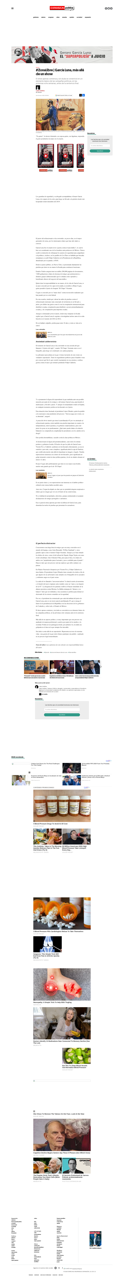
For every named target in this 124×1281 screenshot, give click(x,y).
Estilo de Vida (59, 1260)
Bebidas (58, 1253)
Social (35, 1258)
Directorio (61, 1275)
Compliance (36, 1275)
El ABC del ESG (60, 1221)
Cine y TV (36, 1237)
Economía (13, 1223)
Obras (12, 1228)
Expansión (14, 1218)
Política (13, 1236)
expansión (88, 17)
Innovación (59, 1220)
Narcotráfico (72, 652)
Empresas (13, 1220)
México (50, 332)
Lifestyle (58, 1245)
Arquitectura (36, 1250)
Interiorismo (36, 1252)
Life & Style (37, 1231)
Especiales (59, 1233)
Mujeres (13, 1231)
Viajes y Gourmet (14, 1260)
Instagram (108, 8)
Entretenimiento (37, 1234)
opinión (72, 17)
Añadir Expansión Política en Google (64, 95)
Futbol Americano (60, 1241)
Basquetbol (59, 1242)
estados (64, 17)
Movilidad (36, 1261)
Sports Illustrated (62, 1236)
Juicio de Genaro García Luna (59, 652)
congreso (51, 17)
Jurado (58, 1262)
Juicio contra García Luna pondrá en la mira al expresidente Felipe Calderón (87, 677)
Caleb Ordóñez (40, 91)
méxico (43, 17)
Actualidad (59, 1228)
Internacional (14, 1225)
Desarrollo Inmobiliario (39, 1247)
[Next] (100, 666)
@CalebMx (44, 694)
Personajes (59, 1257)
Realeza (13, 1254)
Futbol (58, 1237)
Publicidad (31, 1275)
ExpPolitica (55, 1268)
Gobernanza (36, 1260)
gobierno (36, 17)
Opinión (47, 652)
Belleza (13, 1258)
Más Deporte (59, 1244)
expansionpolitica (59, 1268)
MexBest (59, 1250)
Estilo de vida (37, 1228)
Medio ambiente (37, 1257)
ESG (12, 1229)
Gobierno (13, 1237)
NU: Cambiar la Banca (95, 1248)
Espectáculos (14, 1252)
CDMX (57, 17)
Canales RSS (54, 1275)
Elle (35, 1221)
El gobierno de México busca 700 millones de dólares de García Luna (62, 677)
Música (35, 1239)
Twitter (106, 8)
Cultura (35, 1218)
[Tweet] (80, 95)
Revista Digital (60, 1247)
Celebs (35, 1226)
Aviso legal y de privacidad (45, 1275)
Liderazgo (59, 1229)
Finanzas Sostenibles (61, 1218)
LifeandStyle (13, 1233)
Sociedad (79, 17)
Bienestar (59, 1258)
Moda (12, 1257)
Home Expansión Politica (16, 1221)
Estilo (35, 1232)
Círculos (13, 1255)
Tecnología (13, 1226)
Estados (13, 1244)
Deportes (36, 1236)
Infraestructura (37, 1249)
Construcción (37, 1245)
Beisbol (58, 1239)
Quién (13, 1250)
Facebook (111, 8)
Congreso (13, 1241)
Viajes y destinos (60, 1255)
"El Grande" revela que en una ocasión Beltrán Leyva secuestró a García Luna (34, 677)
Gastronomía (59, 1252)
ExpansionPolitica (62, 1268)
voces (37, 67)
